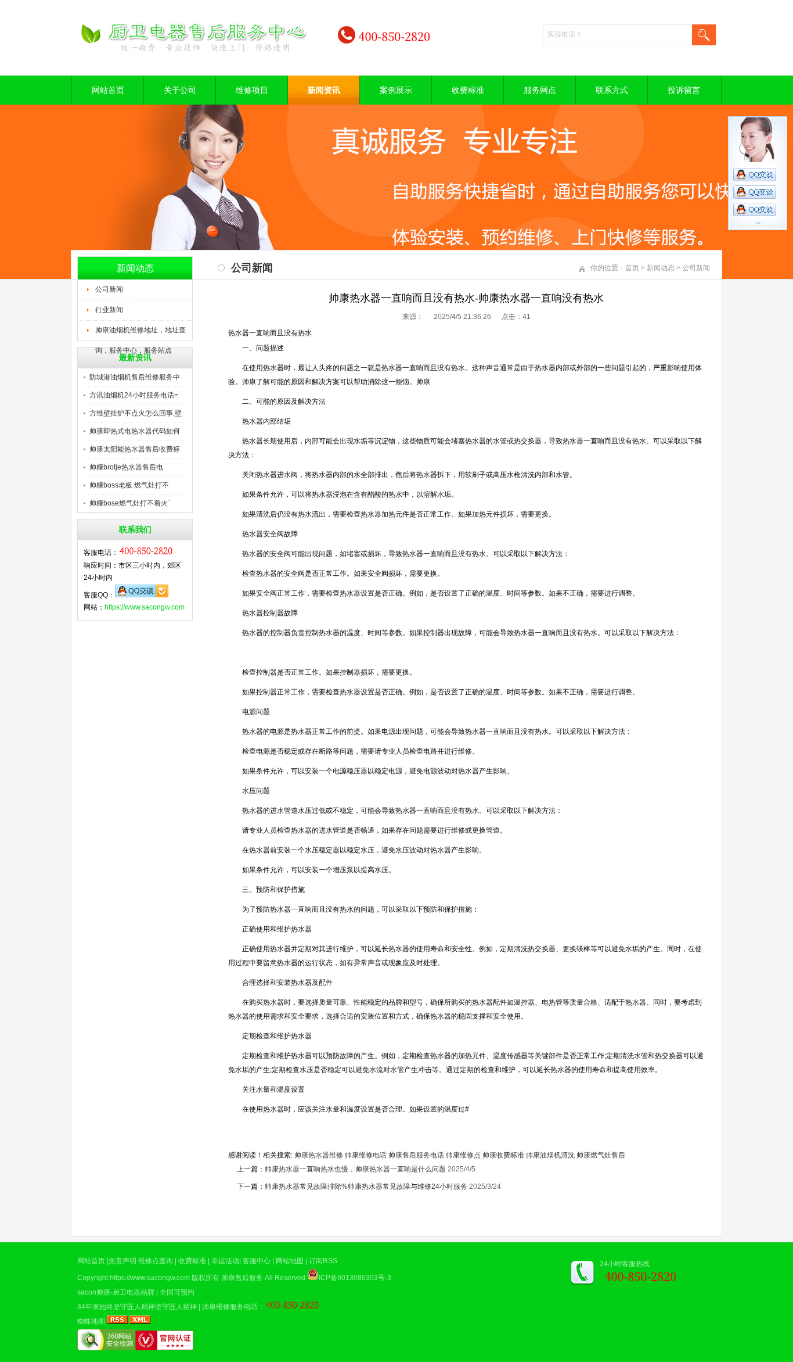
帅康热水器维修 (318, 1155)
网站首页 (108, 90)
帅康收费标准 (503, 1155)
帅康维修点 (463, 1155)
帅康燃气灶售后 (600, 1155)
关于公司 (180, 90)
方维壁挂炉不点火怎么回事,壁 (135, 413)
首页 (632, 268)
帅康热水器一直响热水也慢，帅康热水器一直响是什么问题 (355, 1169)
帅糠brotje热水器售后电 (126, 467)
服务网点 (540, 90)
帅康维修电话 (366, 1155)
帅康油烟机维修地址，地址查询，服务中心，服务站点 (140, 333)
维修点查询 (155, 1261)
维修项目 (252, 90)
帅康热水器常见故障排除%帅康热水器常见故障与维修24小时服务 (366, 1186)
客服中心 (257, 1261)
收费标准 (468, 90)
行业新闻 (109, 310)
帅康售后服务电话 (416, 1155)
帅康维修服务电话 (230, 1307)
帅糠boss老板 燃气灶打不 (129, 485)
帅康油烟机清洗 (550, 1155)
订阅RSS (323, 1261)
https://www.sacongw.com (144, 607)
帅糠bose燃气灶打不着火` (129, 503)
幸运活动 (225, 1261)
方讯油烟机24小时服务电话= (133, 395)
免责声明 (122, 1261)
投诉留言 (684, 90)
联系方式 (612, 90)
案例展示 (396, 90)
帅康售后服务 (242, 1278)
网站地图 (290, 1261)
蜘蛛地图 (91, 1321)
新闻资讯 (324, 90)
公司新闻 (109, 289)
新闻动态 (661, 268)
